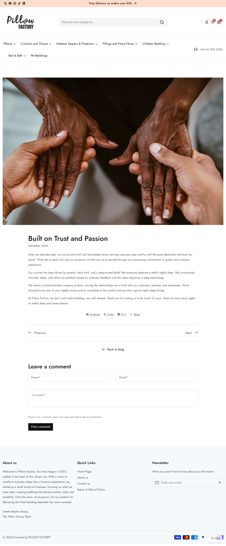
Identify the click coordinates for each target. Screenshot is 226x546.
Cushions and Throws (34, 44)
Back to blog (115, 349)
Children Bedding (153, 44)
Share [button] (137, 314)
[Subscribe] (219, 482)
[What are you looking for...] (162, 22)
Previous (40, 333)
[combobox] (113, 22)
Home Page (84, 471)
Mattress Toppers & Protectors (75, 44)
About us (82, 477)
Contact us (83, 484)
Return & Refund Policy (91, 490)
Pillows (8, 44)
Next (188, 333)
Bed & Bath (15, 55)
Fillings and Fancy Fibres (118, 44)
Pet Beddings (39, 55)
